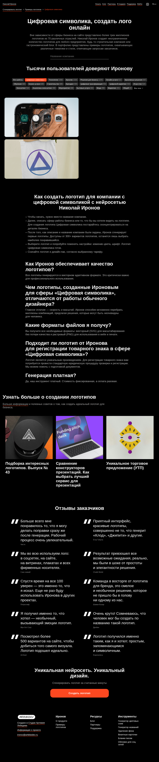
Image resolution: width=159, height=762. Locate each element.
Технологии (53, 80)
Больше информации (15, 404)
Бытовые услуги (83, 88)
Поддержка (95, 728)
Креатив (69, 80)
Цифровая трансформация (92, 84)
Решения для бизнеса (89, 80)
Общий (126, 88)
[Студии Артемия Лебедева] (35, 717)
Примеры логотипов (61, 725)
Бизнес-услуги (34, 84)
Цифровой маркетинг (118, 84)
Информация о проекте (29, 730)
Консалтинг (21, 88)
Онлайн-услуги (112, 80)
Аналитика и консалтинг (42, 88)
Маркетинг (112, 88)
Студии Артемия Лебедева (31, 724)
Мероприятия (64, 88)
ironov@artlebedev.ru (27, 735)
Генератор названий (128, 727)
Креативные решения (133, 80)
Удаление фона (126, 731)
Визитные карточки (127, 734)
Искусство (137, 84)
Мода (99, 88)
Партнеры (95, 724)
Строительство (53, 84)
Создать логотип (79, 693)
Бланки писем (125, 738)
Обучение (18, 84)
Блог (92, 721)
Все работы (18, 80)
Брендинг (70, 84)
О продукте (61, 721)
